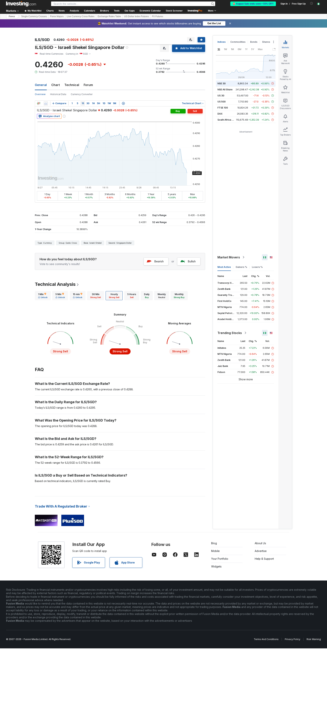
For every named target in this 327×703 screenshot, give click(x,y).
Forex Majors (57, 16)
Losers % (257, 267)
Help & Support (264, 558)
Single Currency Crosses (34, 16)
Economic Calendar (150, 10)
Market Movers (228, 257)
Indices (221, 41)
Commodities (237, 41)
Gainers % (241, 267)
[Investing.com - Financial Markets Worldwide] (21, 3)
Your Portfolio (219, 558)
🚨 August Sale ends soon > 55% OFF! (253, 3)
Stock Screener (174, 10)
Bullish (192, 261)
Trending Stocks (229, 333)
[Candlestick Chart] (39, 103)
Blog (214, 543)
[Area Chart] (46, 103)
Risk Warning (314, 639)
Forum (88, 85)
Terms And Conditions (266, 639)
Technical (71, 85)
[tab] (43, 295)
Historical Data (58, 94)
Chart (55, 85)
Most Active (224, 267)
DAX (220, 113)
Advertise (261, 551)
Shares (266, 41)
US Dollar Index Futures (136, 16)
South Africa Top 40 (228, 119)
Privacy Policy (292, 639)
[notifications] (311, 3)
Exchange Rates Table (109, 16)
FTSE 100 (222, 107)
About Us (260, 543)
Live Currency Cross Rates (80, 16)
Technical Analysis (55, 284)
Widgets (216, 566)
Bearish (159, 261)
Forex (12, 16)
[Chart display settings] (123, 103)
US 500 (221, 101)
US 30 (220, 95)
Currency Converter (82, 94)
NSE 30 (221, 83)
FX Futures (157, 16)
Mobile (215, 551)
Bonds (253, 41)
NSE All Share (225, 89)
